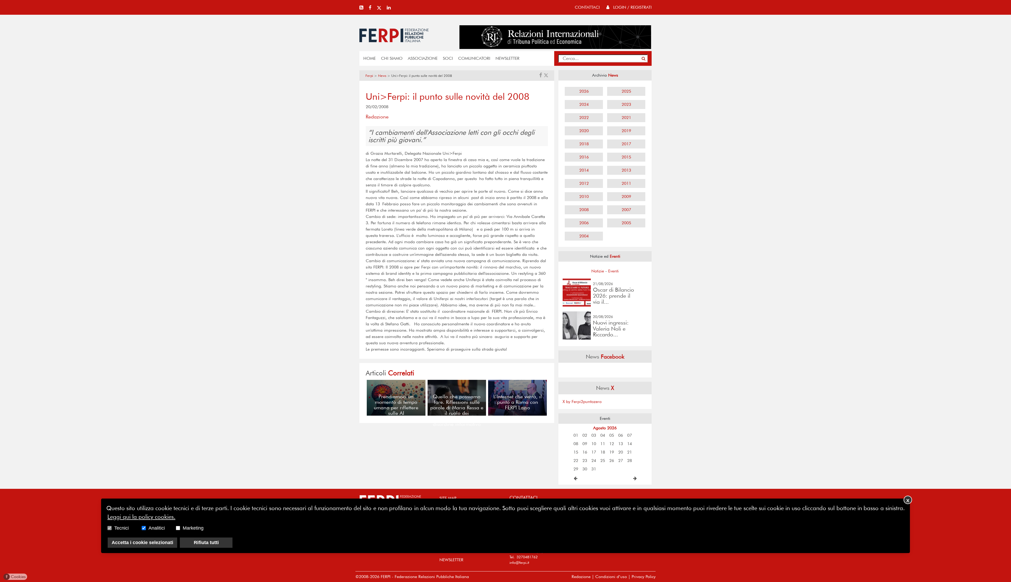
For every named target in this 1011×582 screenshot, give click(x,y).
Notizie (597, 270)
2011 (626, 183)
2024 (584, 104)
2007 (626, 209)
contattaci (587, 7)
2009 (626, 196)
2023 (626, 104)
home (369, 58)
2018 (584, 143)
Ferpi (369, 76)
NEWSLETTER (507, 58)
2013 (626, 170)
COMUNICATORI (474, 58)
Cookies (16, 576)
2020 (584, 130)
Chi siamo (392, 58)
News (382, 76)
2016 (584, 157)
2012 (584, 183)
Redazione (581, 576)
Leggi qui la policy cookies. (141, 516)
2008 (584, 209)
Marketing (193, 527)
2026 (584, 91)
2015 (626, 157)
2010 (584, 196)
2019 (626, 130)
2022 (584, 117)
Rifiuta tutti (206, 542)
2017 (626, 143)
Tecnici (121, 527)
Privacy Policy (644, 576)
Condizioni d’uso (611, 576)
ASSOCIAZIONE (423, 58)
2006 (584, 222)
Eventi (613, 270)
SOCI (448, 58)
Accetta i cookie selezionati (142, 542)
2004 (584, 235)
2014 (584, 170)
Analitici (156, 527)
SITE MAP (447, 498)
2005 (626, 222)
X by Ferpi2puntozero (582, 401)
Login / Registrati (632, 7)
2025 (626, 91)
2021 (626, 117)
